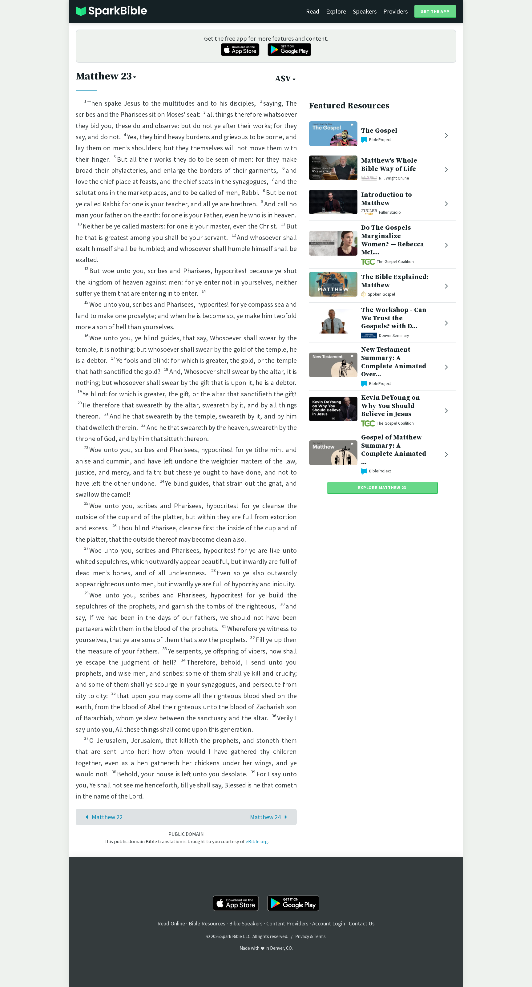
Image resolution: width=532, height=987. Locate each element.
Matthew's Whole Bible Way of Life (389, 164)
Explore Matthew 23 (382, 487)
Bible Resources (207, 923)
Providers (395, 11)
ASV (283, 79)
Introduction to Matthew (386, 199)
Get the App (435, 11)
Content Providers (287, 923)
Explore (336, 11)
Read (312, 11)
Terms (320, 936)
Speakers (365, 11)
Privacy (302, 936)
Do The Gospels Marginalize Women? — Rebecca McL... (392, 240)
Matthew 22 (107, 817)
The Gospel (379, 131)
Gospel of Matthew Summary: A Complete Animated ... (393, 449)
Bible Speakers (246, 923)
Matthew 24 (265, 817)
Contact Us (362, 923)
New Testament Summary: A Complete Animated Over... (393, 362)
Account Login (328, 923)
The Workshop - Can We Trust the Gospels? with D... (393, 318)
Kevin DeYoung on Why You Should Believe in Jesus (390, 406)
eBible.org (257, 841)
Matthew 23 (104, 76)
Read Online (171, 923)
